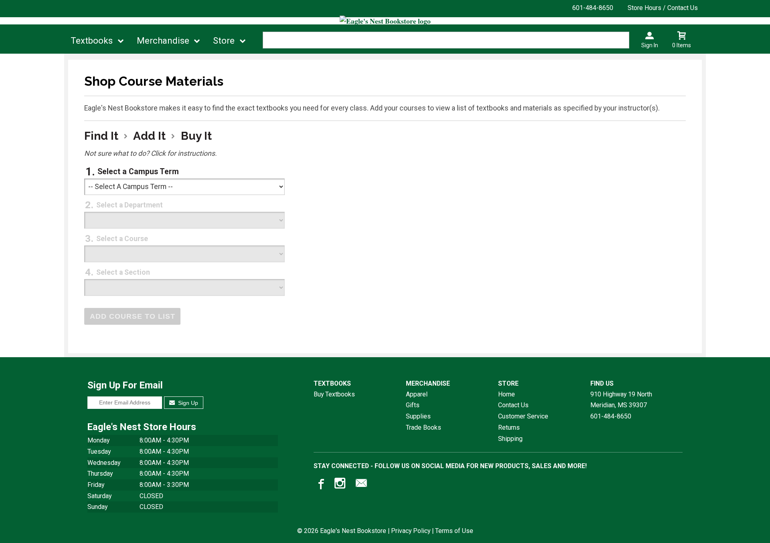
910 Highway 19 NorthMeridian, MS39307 (621, 399)
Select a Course (122, 239)
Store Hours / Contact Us (663, 8)
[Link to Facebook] (320, 485)
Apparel (417, 394)
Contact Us (513, 405)
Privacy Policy (410, 531)
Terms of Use (454, 531)
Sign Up (187, 403)
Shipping (510, 438)
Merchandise (163, 41)
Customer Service (523, 416)
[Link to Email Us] (361, 485)
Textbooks (92, 41)
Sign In (649, 45)
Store (224, 41)
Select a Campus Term (138, 171)
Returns (509, 427)
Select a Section (123, 272)
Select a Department (129, 205)
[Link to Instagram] (340, 485)
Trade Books (423, 427)
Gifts (412, 405)
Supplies (418, 416)
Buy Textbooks (334, 394)
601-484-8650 (592, 8)
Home (506, 394)
